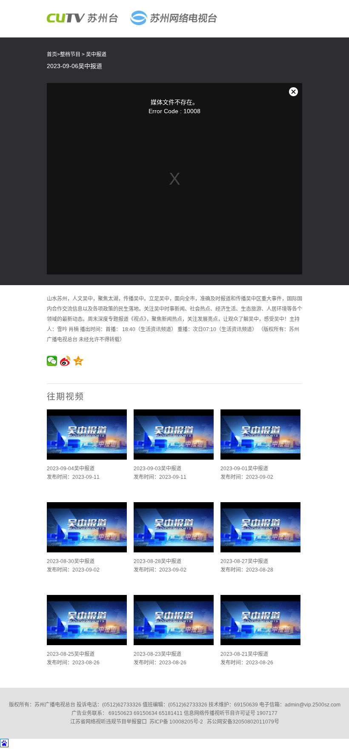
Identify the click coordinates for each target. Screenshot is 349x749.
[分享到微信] (52, 361)
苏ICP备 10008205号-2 (176, 722)
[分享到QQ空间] (78, 361)
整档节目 (70, 54)
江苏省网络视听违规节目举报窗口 (108, 722)
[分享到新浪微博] (65, 361)
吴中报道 (96, 54)
